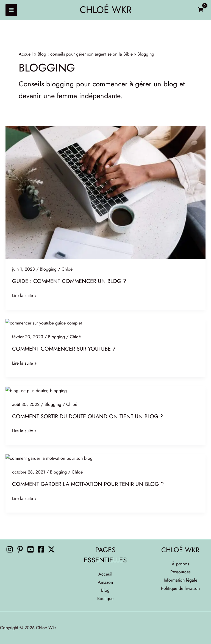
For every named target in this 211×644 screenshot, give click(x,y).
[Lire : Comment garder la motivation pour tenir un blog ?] (49, 458)
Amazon (105, 582)
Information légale (180, 580)
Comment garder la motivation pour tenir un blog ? (88, 484)
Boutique (105, 598)
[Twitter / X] (51, 549)
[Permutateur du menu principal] (11, 10)
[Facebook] (41, 549)
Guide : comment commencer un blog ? (69, 281)
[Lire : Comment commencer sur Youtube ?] (43, 322)
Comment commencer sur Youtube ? (63, 349)
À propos (180, 564)
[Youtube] (30, 549)
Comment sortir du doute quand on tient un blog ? (87, 416)
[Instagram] (9, 549)
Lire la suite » (24, 296)
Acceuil (105, 574)
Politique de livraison (180, 588)
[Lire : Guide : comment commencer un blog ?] (105, 192)
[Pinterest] (20, 549)
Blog (105, 590)
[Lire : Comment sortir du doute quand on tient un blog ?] (36, 390)
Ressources (180, 572)
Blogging (48, 269)
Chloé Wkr (106, 9)
